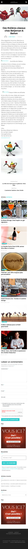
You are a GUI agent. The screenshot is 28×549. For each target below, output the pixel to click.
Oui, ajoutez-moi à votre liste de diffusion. (12, 416)
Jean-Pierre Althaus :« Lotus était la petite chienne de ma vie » (13, 483)
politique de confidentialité (10, 468)
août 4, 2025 (4, 354)
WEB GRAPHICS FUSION (20, 542)
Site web (3, 397)
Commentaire (5, 368)
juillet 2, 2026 (5, 224)
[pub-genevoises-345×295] (13, 437)
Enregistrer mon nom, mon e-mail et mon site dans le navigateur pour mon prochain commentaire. (13, 405)
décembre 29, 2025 (5, 302)
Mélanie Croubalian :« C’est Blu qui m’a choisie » (11, 486)
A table (4, 217)
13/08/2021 (19, 36)
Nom (2, 384)
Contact (16, 532)
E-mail (3, 391)
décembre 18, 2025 (5, 328)
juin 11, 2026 (4, 276)
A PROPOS (10, 532)
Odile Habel (12, 36)
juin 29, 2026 (4, 250)
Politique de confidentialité (13, 533)
